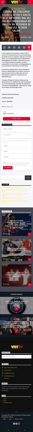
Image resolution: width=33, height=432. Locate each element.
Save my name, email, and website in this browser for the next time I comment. (18, 163)
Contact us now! (7, 402)
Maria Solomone (6, 258)
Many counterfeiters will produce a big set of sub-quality (15, 190)
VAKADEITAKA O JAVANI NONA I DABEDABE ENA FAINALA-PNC (17, 249)
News (23, 9)
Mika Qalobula (6, 233)
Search (3, 174)
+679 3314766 (7, 370)
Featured (10, 9)
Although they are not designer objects (12, 187)
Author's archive (16, 119)
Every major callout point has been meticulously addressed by (14, 201)
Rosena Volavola (15, 37)
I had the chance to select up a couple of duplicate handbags (15, 195)
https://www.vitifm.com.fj (10, 367)
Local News (17, 9)
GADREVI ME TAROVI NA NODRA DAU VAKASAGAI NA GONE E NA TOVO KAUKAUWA (17, 303)
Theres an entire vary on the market (11, 198)
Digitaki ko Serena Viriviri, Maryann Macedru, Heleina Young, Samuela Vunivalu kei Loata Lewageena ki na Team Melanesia (16, 224)
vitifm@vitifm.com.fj (9, 373)
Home (4, 398)
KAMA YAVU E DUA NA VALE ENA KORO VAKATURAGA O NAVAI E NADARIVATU (17, 275)
